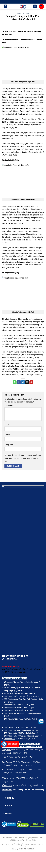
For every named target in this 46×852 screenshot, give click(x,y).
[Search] (5, 6)
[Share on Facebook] (19, 382)
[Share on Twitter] (23, 382)
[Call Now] (4, 744)
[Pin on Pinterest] (31, 382)
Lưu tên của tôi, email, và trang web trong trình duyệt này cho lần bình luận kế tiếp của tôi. (22, 458)
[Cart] (35, 6)
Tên (6, 425)
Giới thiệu (16, 844)
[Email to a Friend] (27, 382)
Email (7, 435)
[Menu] (41, 6)
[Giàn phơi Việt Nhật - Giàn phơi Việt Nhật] (23, 6)
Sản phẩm (25, 844)
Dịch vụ (40, 844)
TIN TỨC (33, 844)
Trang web (8, 445)
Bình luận (8, 405)
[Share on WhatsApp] (15, 382)
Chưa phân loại (23, 13)
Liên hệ (23, 846)
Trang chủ (6, 844)
